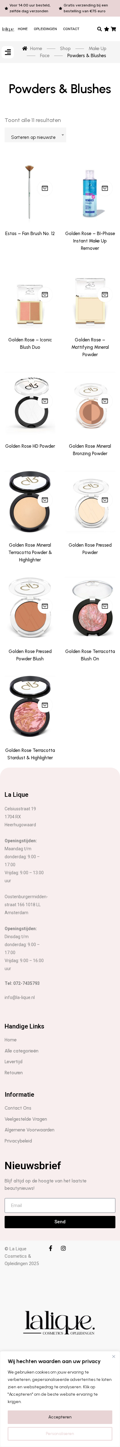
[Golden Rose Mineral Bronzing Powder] (90, 402)
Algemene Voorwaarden (29, 1130)
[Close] (113, 1356)
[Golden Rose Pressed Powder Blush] (30, 608)
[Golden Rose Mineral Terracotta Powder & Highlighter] (30, 501)
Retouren (14, 1072)
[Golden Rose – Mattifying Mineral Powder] (90, 296)
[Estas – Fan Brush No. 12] (30, 190)
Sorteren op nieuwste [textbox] (33, 137)
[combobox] (35, 135)
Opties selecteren (45, 294)
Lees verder (45, 188)
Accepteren (60, 1417)
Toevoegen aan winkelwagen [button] (105, 188)
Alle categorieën (21, 1051)
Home (23, 29)
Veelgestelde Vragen (26, 1119)
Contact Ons (18, 1108)
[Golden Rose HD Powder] (30, 402)
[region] (60, 1399)
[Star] (106, 28)
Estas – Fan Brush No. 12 (30, 233)
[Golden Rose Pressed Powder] (90, 501)
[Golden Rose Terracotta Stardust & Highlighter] (30, 707)
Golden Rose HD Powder (30, 446)
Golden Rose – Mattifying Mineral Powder (90, 347)
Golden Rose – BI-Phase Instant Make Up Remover (90, 241)
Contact (71, 29)
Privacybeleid (18, 1141)
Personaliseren (60, 1433)
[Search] (99, 28)
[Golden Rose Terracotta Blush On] (90, 608)
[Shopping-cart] (113, 28)
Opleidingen (45, 29)
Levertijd (13, 1061)
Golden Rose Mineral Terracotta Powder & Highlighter (30, 552)
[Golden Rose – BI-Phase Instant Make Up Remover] (90, 190)
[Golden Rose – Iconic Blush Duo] (30, 296)
